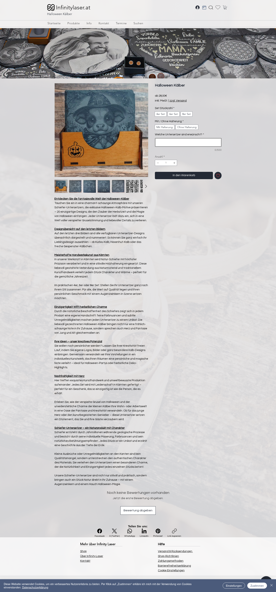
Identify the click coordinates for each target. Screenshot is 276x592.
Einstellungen (234, 585)
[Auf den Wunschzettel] (218, 175)
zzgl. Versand (178, 100)
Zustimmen (257, 585)
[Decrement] (157, 163)
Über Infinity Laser (91, 556)
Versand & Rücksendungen (175, 551)
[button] (225, 7)
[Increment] (175, 163)
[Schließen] (271, 585)
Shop (83, 551)
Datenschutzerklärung (35, 587)
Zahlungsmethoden (170, 560)
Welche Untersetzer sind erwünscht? (179, 134)
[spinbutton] (166, 163)
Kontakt (85, 560)
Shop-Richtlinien (168, 556)
